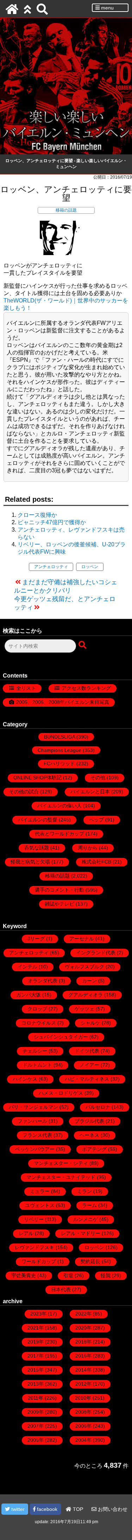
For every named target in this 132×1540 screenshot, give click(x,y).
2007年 (35, 1426)
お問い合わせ (111, 1509)
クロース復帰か (37, 515)
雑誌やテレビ (59, 904)
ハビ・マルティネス (87, 1079)
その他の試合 (24, 791)
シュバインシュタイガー (61, 1037)
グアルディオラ (85, 995)
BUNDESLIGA (59, 737)
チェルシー (35, 1051)
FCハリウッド (59, 763)
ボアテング (94, 1149)
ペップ (96, 819)
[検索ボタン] (83, 645)
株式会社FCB (96, 862)
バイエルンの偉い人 (59, 805)
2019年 (35, 1342)
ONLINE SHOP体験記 (37, 777)
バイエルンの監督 (37, 819)
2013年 (35, 1384)
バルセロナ (98, 1107)
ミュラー (40, 1191)
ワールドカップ (38, 1261)
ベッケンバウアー (35, 1149)
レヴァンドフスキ (34, 1247)
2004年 (83, 1440)
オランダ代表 (42, 981)
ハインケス (25, 1079)
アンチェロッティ (51, 566)
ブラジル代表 (89, 1121)
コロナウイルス (38, 1023)
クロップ (37, 1009)
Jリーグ (36, 938)
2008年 (83, 1412)
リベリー (34, 1219)
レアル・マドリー (80, 1233)
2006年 (83, 1426)
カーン (89, 981)
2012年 (83, 1384)
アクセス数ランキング (86, 688)
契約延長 (90, 1261)
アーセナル (81, 938)
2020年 (83, 1328)
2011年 (35, 1398)
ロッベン (89, 566)
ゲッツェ (84, 1009)
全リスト (26, 688)
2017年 (35, 1356)
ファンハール (32, 1121)
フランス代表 (37, 1135)
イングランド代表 (95, 952)
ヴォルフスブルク (84, 966)
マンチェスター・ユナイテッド (60, 1177)
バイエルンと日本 (90, 791)
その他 (97, 777)
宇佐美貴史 (23, 1275)
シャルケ (90, 1023)
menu (107, 8)
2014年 (83, 1370)
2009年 (35, 1412)
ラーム (89, 1205)
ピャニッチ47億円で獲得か (52, 522)
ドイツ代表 (87, 1051)
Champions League (59, 750)
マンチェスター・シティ (61, 1163)
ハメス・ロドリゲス (61, 1093)
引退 (68, 1275)
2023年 (38, 1313)
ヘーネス (89, 1135)
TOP (77, 1509)
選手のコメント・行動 (59, 890)
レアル (26, 1233)
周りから (88, 848)
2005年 (35, 1440)
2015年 (35, 1370)
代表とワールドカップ (59, 833)
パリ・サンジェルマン (33, 1107)
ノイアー (89, 1065)
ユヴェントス (40, 1205)
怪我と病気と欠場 (30, 862)
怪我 (106, 1275)
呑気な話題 (36, 848)
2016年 (83, 1356)
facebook (46, 1509)
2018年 (83, 1342)
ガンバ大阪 (28, 995)
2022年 (83, 1313)
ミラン (84, 1191)
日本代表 (61, 1289)
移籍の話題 (66, 210)
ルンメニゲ (85, 1219)
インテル (27, 966)
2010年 (83, 1398)
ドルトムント (37, 1065)
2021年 (35, 1328)
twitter (17, 1509)
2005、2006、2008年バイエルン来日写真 (62, 702)
